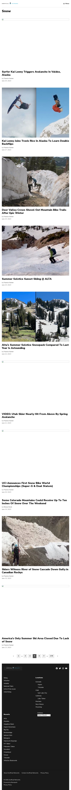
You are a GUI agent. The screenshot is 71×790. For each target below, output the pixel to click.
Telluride (41, 687)
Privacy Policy (45, 773)
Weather (7, 681)
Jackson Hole (8, 735)
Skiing (5, 678)
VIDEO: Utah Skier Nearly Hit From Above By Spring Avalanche (35, 415)
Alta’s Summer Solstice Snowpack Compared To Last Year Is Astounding (35, 346)
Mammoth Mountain (10, 741)
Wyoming (39, 707)
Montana (38, 701)
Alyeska (6, 721)
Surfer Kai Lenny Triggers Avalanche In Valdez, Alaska (31, 73)
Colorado (38, 682)
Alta (5, 718)
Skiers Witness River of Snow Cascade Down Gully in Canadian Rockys (35, 571)
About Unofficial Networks (11, 773)
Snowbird (7, 749)
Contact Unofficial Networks (30, 773)
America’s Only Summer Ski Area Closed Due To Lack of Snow (35, 640)
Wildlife (6, 683)
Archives (40, 713)
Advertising (7, 692)
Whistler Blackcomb (10, 761)
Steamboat (7, 752)
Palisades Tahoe (9, 747)
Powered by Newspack (10, 782)
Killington (7, 738)
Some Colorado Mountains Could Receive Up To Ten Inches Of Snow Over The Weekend (34, 502)
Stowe (6, 755)
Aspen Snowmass (9, 727)
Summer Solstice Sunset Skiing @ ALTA (27, 279)
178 (51, 656)
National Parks (8, 686)
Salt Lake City (42, 693)
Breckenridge (8, 733)
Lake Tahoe (41, 699)
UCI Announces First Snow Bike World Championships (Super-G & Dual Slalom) (27, 484)
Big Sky (6, 730)
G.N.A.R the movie (10, 689)
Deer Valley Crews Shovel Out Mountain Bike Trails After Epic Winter (34, 211)
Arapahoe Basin (9, 724)
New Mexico (40, 704)
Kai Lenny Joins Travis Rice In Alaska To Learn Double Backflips (35, 142)
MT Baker (7, 744)
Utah (37, 690)
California (38, 696)
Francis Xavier (9, 78)
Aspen (40, 685)
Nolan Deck (8, 507)
